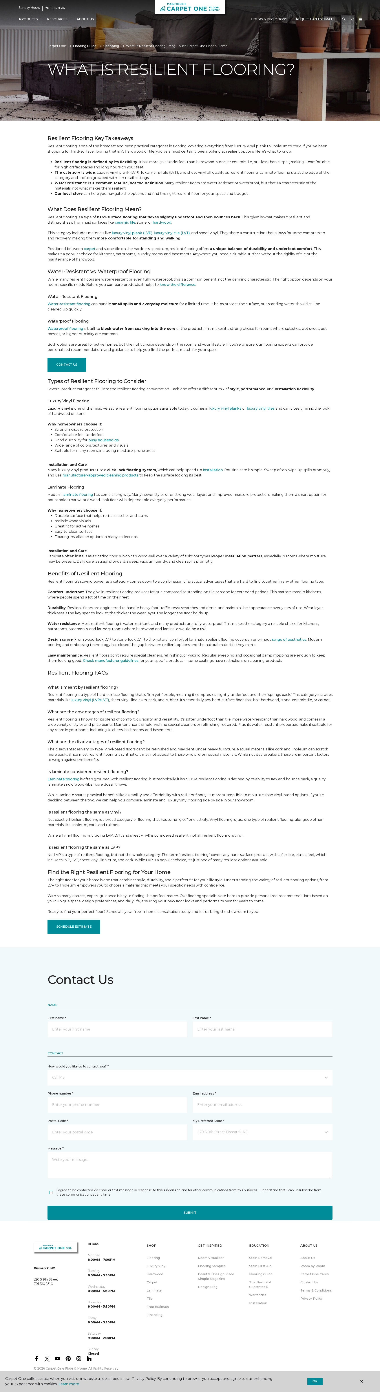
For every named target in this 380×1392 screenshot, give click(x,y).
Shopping (111, 46)
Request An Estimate (315, 19)
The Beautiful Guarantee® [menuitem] (260, 1284)
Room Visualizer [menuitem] (211, 1258)
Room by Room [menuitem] (312, 1266)
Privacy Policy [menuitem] (311, 1299)
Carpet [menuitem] (152, 1282)
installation (213, 470)
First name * (57, 1018)
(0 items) (360, 19)
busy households (103, 440)
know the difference (177, 285)
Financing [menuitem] (155, 1315)
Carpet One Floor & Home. (67, 1368)
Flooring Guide (84, 46)
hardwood (162, 222)
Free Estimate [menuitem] (158, 1307)
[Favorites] (352, 19)
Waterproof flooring (65, 329)
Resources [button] (57, 19)
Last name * (202, 1018)
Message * (55, 1148)
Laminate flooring (63, 779)
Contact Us (66, 365)
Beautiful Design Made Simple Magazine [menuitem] (216, 1276)
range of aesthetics (289, 639)
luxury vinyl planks (225, 408)
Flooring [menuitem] (153, 1258)
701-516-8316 (55, 8)
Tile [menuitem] (150, 1299)
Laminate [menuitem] (154, 1290)
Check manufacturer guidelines (111, 661)
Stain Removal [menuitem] (260, 1258)
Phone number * (60, 1093)
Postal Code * (58, 1120)
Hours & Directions (269, 19)
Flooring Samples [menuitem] (212, 1266)
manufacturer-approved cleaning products (100, 475)
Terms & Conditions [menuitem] (316, 1290)
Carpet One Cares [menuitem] (314, 1274)
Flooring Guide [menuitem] (260, 1274)
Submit (190, 1213)
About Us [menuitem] (307, 1258)
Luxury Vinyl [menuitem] (156, 1266)
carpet (89, 249)
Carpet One (57, 46)
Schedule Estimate (73, 927)
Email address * (204, 1093)
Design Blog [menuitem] (207, 1287)
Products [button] (28, 19)
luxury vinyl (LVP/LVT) (90, 700)
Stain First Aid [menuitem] (260, 1266)
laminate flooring (77, 495)
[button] (344, 19)
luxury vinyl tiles (261, 408)
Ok (314, 1381)
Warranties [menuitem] (258, 1295)
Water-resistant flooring (69, 304)
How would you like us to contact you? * (78, 1066)
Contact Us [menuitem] (309, 1282)
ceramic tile (125, 222)
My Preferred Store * (208, 1120)
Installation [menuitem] (258, 1303)
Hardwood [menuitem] (155, 1274)
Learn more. (69, 1384)
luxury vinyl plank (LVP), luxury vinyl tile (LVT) (151, 233)
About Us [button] (85, 19)
